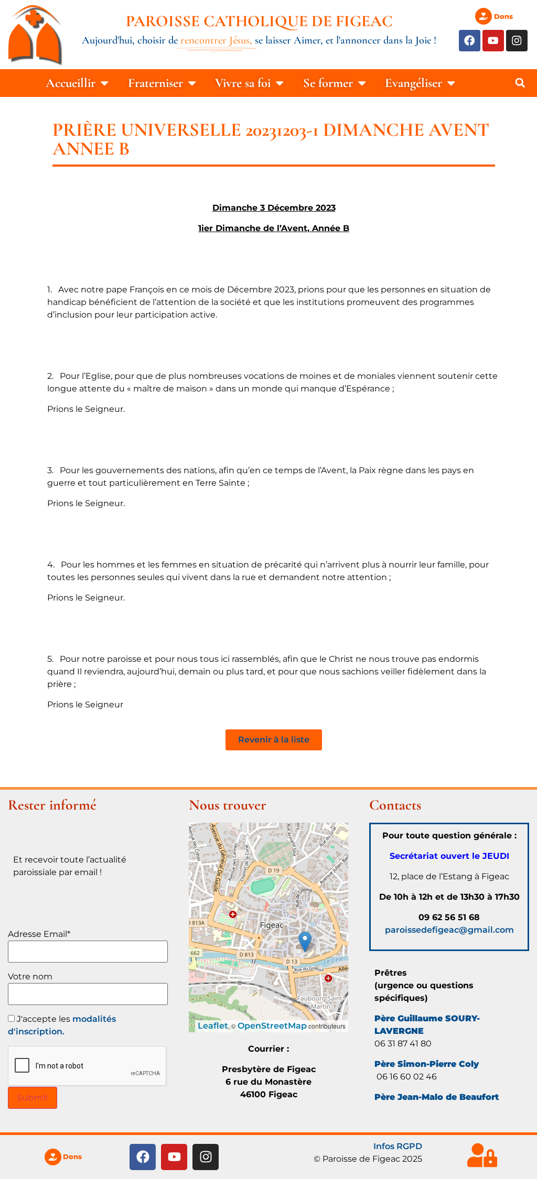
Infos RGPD (397, 1146)
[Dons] (483, 16)
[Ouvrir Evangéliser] (451, 83)
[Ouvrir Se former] (362, 83)
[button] (520, 83)
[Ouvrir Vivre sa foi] (279, 83)
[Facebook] (469, 40)
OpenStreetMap (272, 1026)
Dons (503, 16)
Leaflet (213, 1026)
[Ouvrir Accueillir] (104, 83)
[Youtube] (493, 40)
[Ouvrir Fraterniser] (192, 83)
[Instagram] (517, 40)
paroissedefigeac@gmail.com (449, 930)
